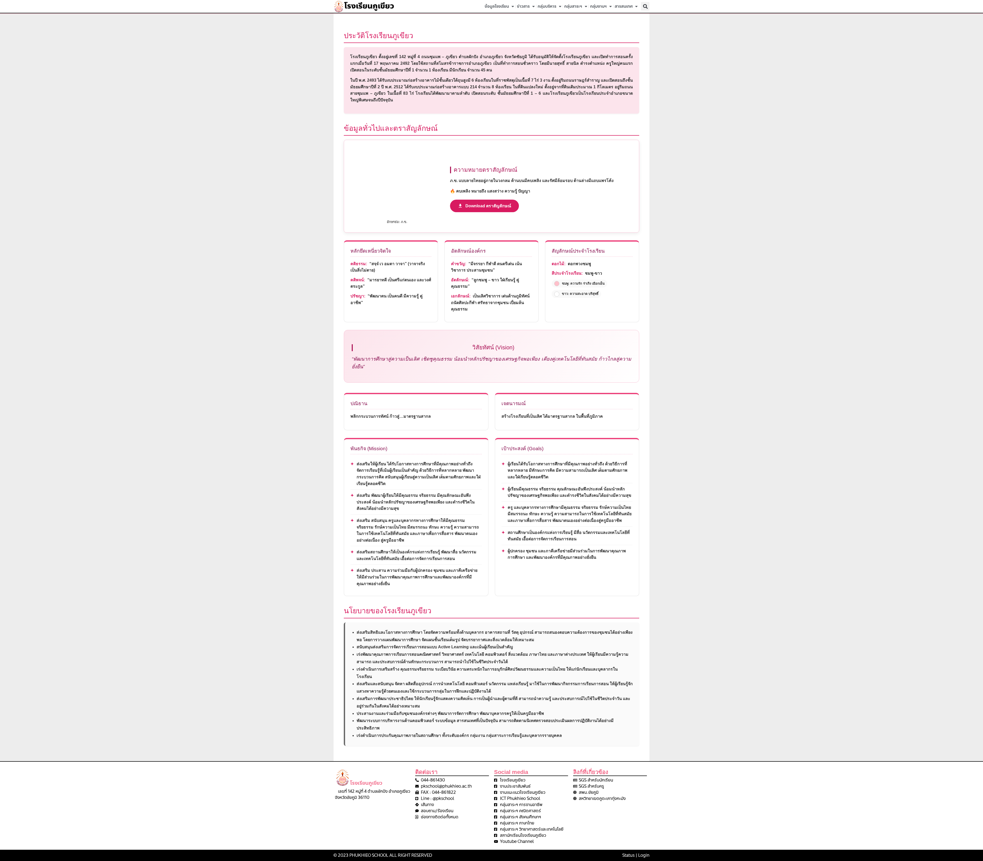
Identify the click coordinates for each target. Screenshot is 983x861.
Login (643, 855)
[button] (645, 6)
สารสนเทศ (624, 6)
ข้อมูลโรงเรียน (497, 6)
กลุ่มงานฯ (598, 6)
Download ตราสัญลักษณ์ (488, 206)
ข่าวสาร (523, 6)
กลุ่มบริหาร (547, 6)
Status (628, 855)
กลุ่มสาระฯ (573, 6)
